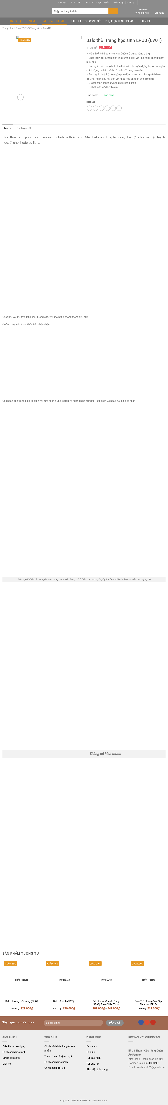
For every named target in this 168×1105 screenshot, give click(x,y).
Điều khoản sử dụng (13, 1046)
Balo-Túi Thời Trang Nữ (28, 28)
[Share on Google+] (113, 108)
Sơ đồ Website (11, 1057)
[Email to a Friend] (101, 108)
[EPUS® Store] (24, 11)
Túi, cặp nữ (92, 1063)
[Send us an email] (150, 2)
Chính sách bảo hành (56, 1062)
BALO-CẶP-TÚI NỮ (53, 21)
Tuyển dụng (118, 2)
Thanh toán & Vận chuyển (96, 2)
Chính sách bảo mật (13, 1052)
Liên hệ (130, 2)
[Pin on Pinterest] (107, 108)
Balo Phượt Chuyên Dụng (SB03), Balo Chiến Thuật (106, 1003)
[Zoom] (20, 97)
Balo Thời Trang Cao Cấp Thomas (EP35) (148, 1003)
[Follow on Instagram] (144, 2)
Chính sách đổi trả (54, 1067)
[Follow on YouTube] (164, 2)
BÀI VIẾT (145, 21)
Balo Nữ (47, 28)
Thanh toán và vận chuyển (58, 1056)
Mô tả (7, 128)
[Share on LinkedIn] (119, 108)
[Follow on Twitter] (147, 2)
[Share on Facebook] (89, 108)
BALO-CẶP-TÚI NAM (22, 21)
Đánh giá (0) (24, 128)
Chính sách (75, 2)
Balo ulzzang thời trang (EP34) (21, 1001)
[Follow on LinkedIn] (160, 2)
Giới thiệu (61, 2)
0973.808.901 (142, 13)
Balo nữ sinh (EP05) (63, 1001)
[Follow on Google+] (157, 2)
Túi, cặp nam (93, 1057)
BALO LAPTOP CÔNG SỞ (86, 21)
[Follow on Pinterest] (154, 2)
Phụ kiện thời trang (97, 1069)
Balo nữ (90, 1052)
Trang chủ (7, 28)
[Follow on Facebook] (140, 2)
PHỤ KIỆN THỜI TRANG (119, 21)
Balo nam (91, 1046)
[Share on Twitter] (95, 108)
